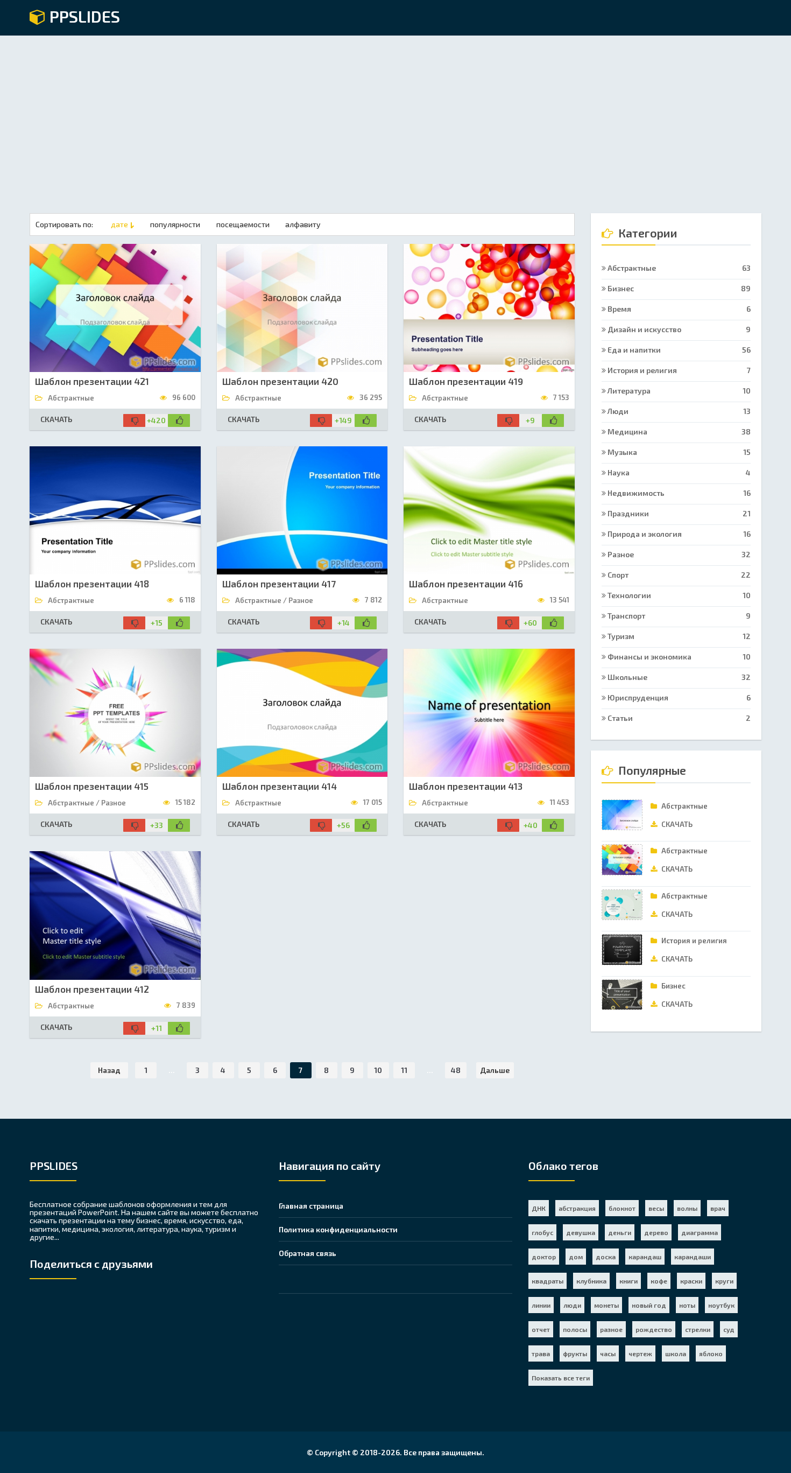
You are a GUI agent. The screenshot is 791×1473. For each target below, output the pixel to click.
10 (378, 1070)
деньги (619, 1232)
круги (724, 1281)
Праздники (678, 513)
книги (628, 1281)
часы (608, 1353)
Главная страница (311, 1205)
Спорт (678, 574)
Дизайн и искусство (678, 329)
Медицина (678, 431)
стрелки (697, 1329)
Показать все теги (561, 1377)
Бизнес (678, 288)
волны (687, 1208)
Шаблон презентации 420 (280, 381)
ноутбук (721, 1305)
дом (576, 1256)
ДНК (539, 1208)
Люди (678, 411)
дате (119, 224)
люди (572, 1305)
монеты (606, 1305)
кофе (659, 1281)
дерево (656, 1232)
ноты (687, 1305)
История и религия (678, 370)
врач (717, 1208)
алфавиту (303, 224)
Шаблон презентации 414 (279, 786)
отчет (541, 1329)
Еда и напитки (678, 349)
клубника (591, 1281)
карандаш (644, 1256)
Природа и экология (678, 533)
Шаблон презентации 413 (465, 786)
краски (691, 1281)
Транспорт (678, 615)
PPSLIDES (83, 17)
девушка (580, 1232)
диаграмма (699, 1232)
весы (656, 1208)
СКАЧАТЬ (56, 419)
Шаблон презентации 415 (92, 786)
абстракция (577, 1208)
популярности (175, 224)
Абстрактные (678, 267)
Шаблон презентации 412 (92, 989)
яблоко (711, 1353)
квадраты (547, 1281)
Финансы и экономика (678, 656)
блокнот (622, 1208)
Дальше (495, 1070)
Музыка (678, 452)
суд (728, 1329)
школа (675, 1353)
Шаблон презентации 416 (466, 583)
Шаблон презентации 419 (466, 381)
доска (606, 1256)
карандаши (692, 1256)
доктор (544, 1256)
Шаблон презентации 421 (92, 381)
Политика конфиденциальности (338, 1229)
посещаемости (243, 224)
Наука (678, 472)
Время (678, 308)
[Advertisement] (395, 116)
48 (456, 1070)
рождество (653, 1329)
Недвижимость (678, 492)
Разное (678, 554)
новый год (649, 1305)
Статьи (678, 718)
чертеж (640, 1353)
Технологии (678, 595)
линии (541, 1305)
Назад (109, 1070)
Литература (678, 390)
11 (404, 1070)
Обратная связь (307, 1253)
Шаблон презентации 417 (279, 583)
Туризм (678, 636)
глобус (542, 1232)
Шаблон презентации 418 (92, 583)
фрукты (575, 1353)
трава (541, 1353)
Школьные (678, 677)
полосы (575, 1329)
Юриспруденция (678, 697)
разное (611, 1329)
